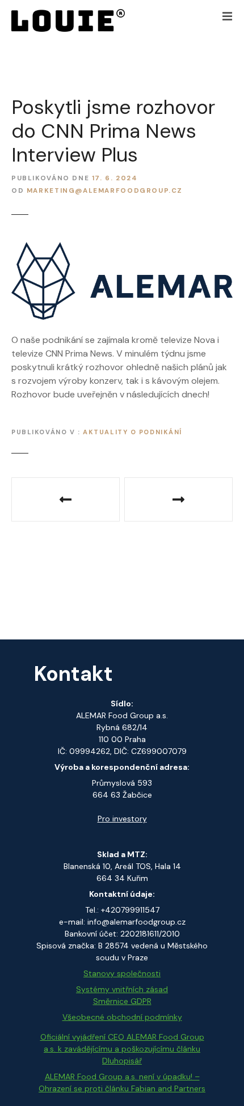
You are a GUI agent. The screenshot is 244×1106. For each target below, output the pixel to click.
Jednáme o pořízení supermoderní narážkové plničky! (65, 499)
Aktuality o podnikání (132, 432)
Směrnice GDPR (122, 1001)
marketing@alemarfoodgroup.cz (105, 191)
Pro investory (122, 818)
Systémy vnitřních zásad (122, 989)
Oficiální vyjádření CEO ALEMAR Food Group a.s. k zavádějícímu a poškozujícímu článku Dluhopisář (122, 1049)
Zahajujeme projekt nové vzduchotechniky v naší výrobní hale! (178, 499)
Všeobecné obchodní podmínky (122, 1017)
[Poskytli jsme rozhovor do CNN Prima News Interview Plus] (122, 249)
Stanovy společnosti (122, 973)
